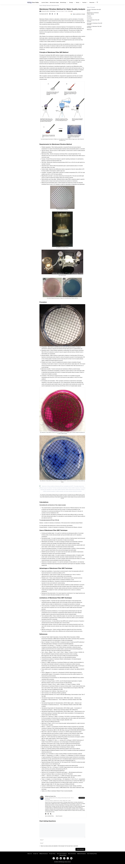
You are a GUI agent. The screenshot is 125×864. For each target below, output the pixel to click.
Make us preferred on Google (79, 14)
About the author (59, 816)
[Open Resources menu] (96, 2)
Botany (77, 2)
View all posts (81, 797)
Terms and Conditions (62, 853)
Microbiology (63, 2)
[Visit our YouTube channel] (57, 858)
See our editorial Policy (49, 816)
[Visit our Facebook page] (54, 858)
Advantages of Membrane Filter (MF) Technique (94, 24)
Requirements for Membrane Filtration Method (93, 13)
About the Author (72, 853)
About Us (29, 853)
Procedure (89, 16)
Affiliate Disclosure (43, 853)
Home (40, 5)
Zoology (71, 2)
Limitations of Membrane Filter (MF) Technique (94, 27)
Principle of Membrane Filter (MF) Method (94, 10)
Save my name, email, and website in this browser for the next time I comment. (59, 846)
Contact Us (35, 853)
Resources (91, 2)
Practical (84, 2)
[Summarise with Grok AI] (55, 14)
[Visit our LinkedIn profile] (61, 858)
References (89, 29)
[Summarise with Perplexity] (52, 14)
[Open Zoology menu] (74, 2)
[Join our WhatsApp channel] (68, 858)
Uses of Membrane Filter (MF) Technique (93, 20)
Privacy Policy (52, 853)
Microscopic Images (54, 2)
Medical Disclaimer (81, 853)
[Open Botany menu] (81, 2)
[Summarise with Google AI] (57, 14)
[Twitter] (50, 813)
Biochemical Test (55, 5)
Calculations (89, 18)
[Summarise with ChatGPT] (50, 14)
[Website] (45, 813)
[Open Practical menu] (88, 2)
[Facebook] (48, 813)
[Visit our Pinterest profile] (71, 858)
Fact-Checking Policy (92, 853)
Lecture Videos (44, 2)
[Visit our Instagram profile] (64, 858)
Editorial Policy (62, 855)
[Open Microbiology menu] (68, 2)
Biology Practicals (47, 5)
